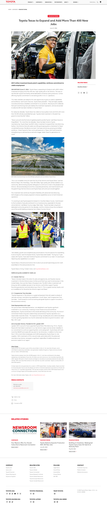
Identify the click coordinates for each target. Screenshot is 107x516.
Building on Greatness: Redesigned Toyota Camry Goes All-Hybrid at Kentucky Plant (81, 444)
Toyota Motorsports (11, 474)
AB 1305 (56, 476)
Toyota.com (9, 467)
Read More (14, 447)
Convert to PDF (18, 403)
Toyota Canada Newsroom (37, 481)
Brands (75, 2)
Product (30, 2)
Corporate (39, 2)
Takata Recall (92, 2)
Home (9, 9)
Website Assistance (82, 472)
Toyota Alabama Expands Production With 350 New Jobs (52, 443)
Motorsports (58, 2)
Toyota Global (33, 470)
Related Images (82, 86)
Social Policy (57, 470)
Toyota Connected (34, 472)
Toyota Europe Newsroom (36, 478)
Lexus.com (8, 470)
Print (15, 400)
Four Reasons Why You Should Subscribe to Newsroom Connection (23, 443)
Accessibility (57, 472)
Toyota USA (33, 467)
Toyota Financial (10, 472)
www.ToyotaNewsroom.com (38, 375)
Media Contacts (81, 470)
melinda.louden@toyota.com (21, 388)
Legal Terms (57, 467)
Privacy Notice (57, 474)
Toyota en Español (11, 476)
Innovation (48, 2)
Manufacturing (23, 9)
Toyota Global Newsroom (36, 476)
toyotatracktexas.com (42, 269)
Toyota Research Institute (36, 474)
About (66, 2)
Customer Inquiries (82, 467)
